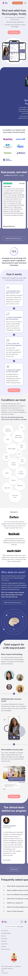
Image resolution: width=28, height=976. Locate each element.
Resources (3, 941)
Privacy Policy (4, 973)
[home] (4, 3)
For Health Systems (6, 933)
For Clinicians (4, 930)
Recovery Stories (5, 949)
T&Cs (2, 970)
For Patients (4, 938)
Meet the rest (14, 869)
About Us (3, 936)
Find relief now (14, 32)
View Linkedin (7, 860)
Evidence (3, 946)
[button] (25, 2)
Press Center (4, 943)
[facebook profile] (22, 922)
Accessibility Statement (7, 968)
